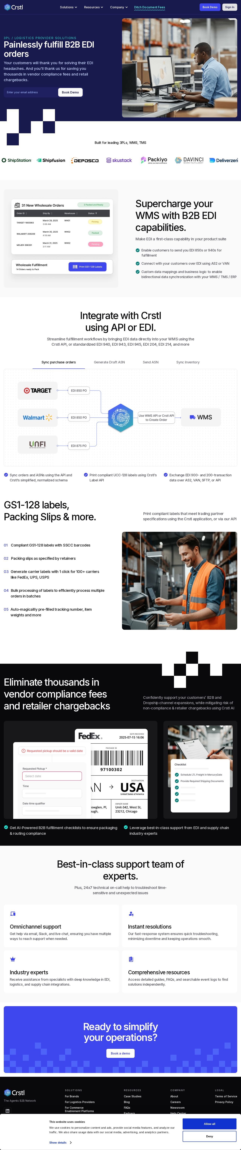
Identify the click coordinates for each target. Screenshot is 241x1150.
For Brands (72, 1096)
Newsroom (177, 1107)
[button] (68, 7)
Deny (209, 1136)
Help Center (178, 1113)
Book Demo (210, 7)
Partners (129, 1113)
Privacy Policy (224, 1102)
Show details (57, 1142)
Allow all (209, 1123)
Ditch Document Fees (149, 7)
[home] (13, 7)
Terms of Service (226, 1096)
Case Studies (132, 1096)
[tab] (59, 362)
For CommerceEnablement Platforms (79, 1109)
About (174, 1096)
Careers (175, 1102)
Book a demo (120, 1053)
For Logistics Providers (80, 1102)
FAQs (127, 1107)
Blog (127, 1102)
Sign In (229, 7)
